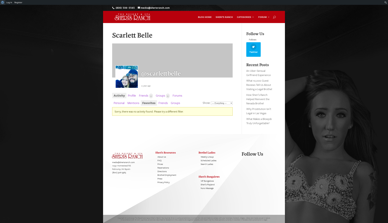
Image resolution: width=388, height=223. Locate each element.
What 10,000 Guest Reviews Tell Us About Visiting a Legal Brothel (259, 85)
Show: (206, 103)
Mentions (133, 103)
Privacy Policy (163, 182)
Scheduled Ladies (208, 160)
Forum (262, 17)
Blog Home (205, 17)
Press (159, 178)
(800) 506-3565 (119, 172)
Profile (132, 95)
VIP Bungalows (207, 180)
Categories (244, 17)
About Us (161, 156)
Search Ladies (207, 164)
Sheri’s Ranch (224, 17)
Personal (119, 103)
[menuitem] (2, 2)
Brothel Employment (166, 175)
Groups (162, 95)
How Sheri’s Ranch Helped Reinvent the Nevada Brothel (257, 99)
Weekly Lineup (207, 156)
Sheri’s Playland (208, 184)
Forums (177, 95)
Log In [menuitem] (9, 2)
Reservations (163, 167)
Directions (162, 171)
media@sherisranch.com (123, 162)
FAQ (159, 160)
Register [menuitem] (18, 2)
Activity (119, 95)
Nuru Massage (207, 188)
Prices (160, 164)
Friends (145, 95)
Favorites (149, 103)
